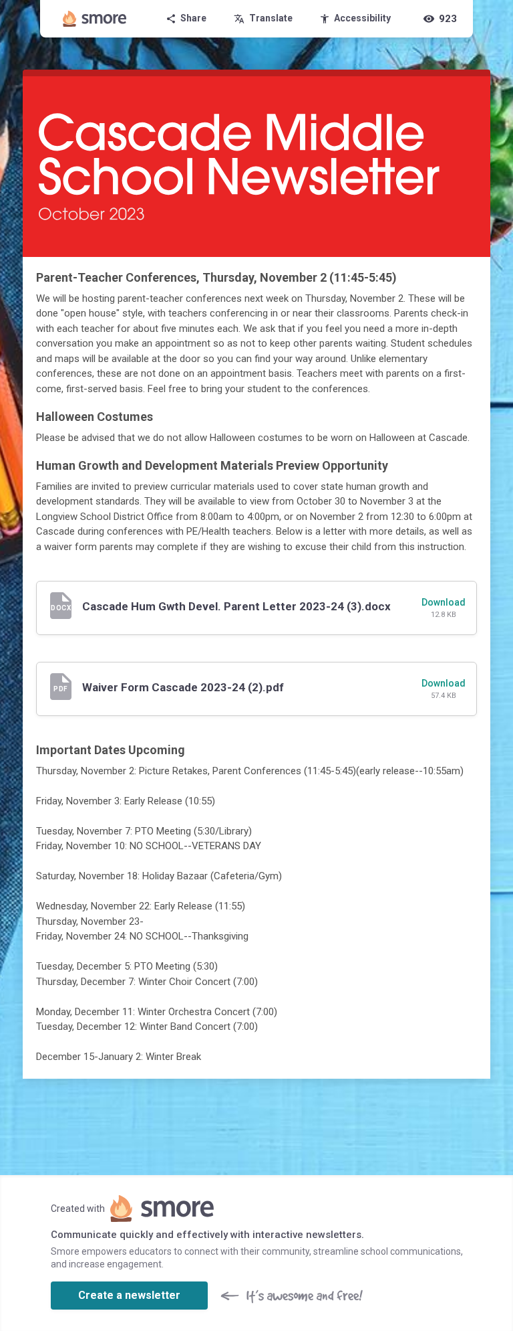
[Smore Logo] (95, 18)
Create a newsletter (129, 1295)
